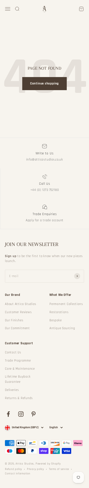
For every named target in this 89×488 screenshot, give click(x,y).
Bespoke (55, 320)
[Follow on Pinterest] (33, 414)
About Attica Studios (20, 304)
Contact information (17, 473)
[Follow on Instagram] (21, 414)
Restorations (58, 312)
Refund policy (13, 469)
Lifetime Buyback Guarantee (17, 379)
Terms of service (59, 469)
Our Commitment (17, 328)
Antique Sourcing (62, 328)
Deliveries (12, 390)
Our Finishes (14, 320)
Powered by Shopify (48, 464)
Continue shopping (44, 83)
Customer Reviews (18, 312)
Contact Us (13, 352)
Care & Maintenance (20, 369)
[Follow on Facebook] (8, 414)
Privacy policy (35, 469)
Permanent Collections (66, 304)
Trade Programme (18, 361)
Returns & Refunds (19, 398)
